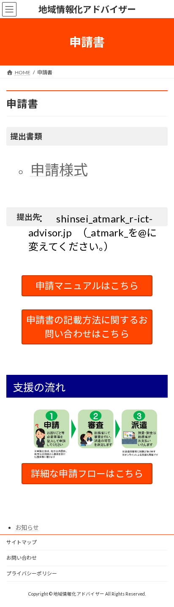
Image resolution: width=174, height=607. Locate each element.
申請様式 (59, 169)
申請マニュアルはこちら (87, 285)
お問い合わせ (21, 558)
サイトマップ (21, 542)
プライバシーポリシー (31, 573)
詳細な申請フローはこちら (87, 473)
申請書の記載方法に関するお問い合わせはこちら (87, 326)
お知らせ (27, 527)
